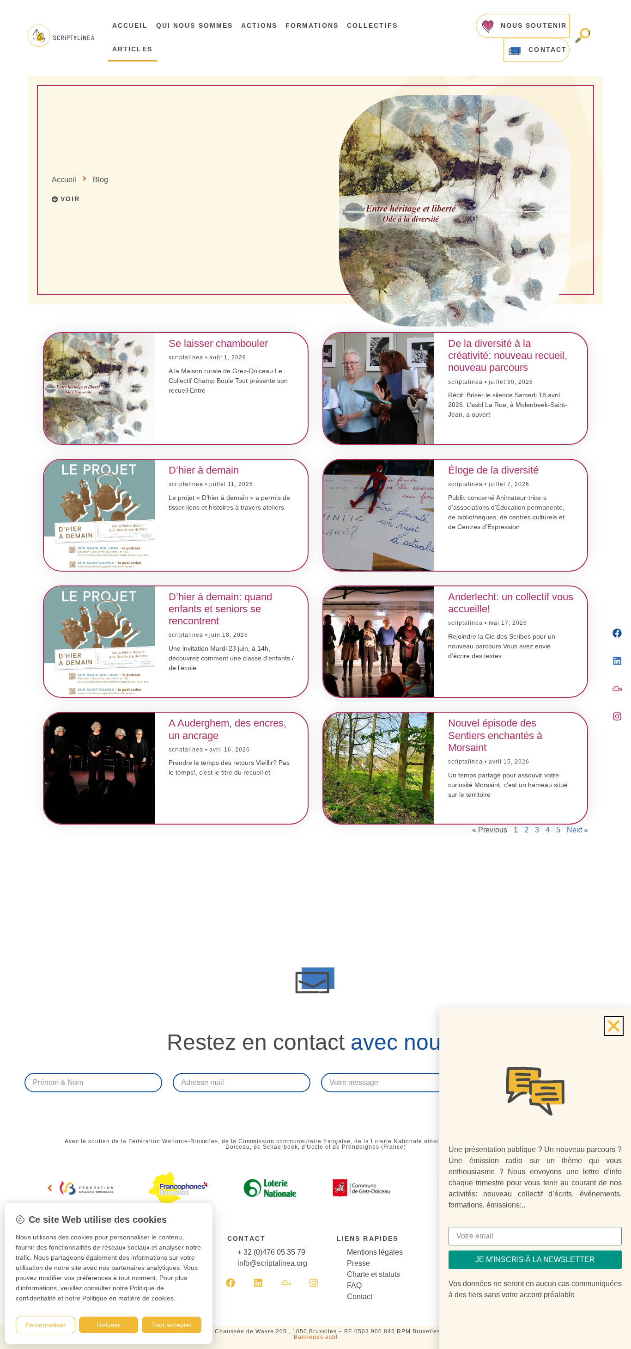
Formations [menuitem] (312, 25)
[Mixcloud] (286, 1283)
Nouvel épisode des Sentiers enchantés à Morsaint (495, 735)
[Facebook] (230, 1283)
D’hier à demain (204, 470)
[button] (49, 1188)
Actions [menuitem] (259, 25)
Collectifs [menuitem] (372, 25)
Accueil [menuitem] (130, 25)
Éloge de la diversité (493, 470)
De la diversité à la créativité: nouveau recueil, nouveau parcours (507, 355)
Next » (577, 830)
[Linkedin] (258, 1283)
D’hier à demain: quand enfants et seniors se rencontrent (220, 609)
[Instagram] (313, 1283)
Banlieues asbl (316, 1337)
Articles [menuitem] (132, 49)
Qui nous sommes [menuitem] (194, 25)
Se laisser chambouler (218, 343)
